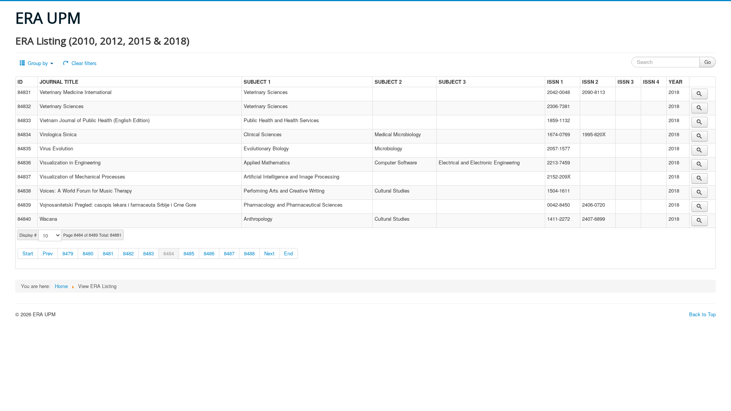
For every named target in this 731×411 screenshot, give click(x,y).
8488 (249, 253)
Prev (48, 253)
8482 (128, 253)
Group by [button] (37, 63)
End (288, 253)
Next (269, 253)
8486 (209, 253)
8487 (229, 253)
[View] (699, 94)
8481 (108, 253)
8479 (67, 253)
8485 (189, 253)
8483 (148, 253)
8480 (88, 253)
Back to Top (702, 314)
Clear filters (83, 63)
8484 (168, 253)
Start (27, 253)
